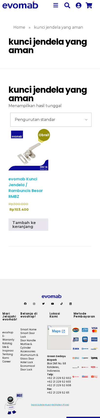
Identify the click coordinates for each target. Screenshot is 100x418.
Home (19, 27)
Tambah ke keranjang (24, 224)
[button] (55, 5)
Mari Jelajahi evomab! (9, 316)
